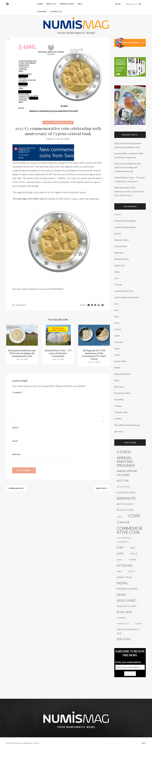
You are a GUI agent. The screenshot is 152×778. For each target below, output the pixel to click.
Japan (117, 348)
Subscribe (130, 673)
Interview (118, 342)
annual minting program (125, 220)
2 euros (117, 214)
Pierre (67, 139)
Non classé (119, 386)
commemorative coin (62, 122)
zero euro (118, 431)
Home (40, 4)
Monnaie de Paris (122, 374)
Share (83, 305)
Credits (36, 743)
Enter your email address (128, 662)
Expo (79, 4)
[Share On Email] (103, 305)
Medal (117, 367)
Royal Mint (119, 399)
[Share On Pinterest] (95, 305)
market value (120, 361)
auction (117, 233)
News (117, 380)
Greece (117, 329)
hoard (117, 335)
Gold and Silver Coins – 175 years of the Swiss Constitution (58, 353)
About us (51, 4)
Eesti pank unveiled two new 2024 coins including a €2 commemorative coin (22, 353)
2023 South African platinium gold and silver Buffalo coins (127, 145)
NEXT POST (101, 488)
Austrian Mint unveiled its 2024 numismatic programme (128, 155)
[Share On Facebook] (89, 305)
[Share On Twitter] (92, 305)
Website (16, 454)
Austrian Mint (120, 246)
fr (119, 4)
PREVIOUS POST (17, 488)
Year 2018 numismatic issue (127, 425)
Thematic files (66, 4)
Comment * (17, 392)
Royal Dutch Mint (122, 393)
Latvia (117, 355)
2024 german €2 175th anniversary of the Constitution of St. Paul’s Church (94, 354)
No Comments (19, 305)
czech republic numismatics (127, 297)
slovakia (118, 406)
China (117, 272)
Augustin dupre (121, 240)
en (116, 4)
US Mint (118, 418)
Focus (117, 323)
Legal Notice (27, 743)
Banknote (118, 252)
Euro (116, 303)
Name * (15, 427)
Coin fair (41, 11)
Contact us (56, 11)
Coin (46, 122)
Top (143, 743)
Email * (15, 441)
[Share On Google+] (99, 305)
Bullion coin (119, 265)
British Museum (121, 259)
